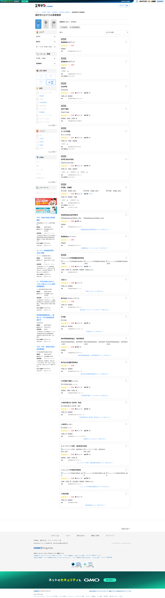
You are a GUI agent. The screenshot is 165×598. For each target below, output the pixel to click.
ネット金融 (99, 596)
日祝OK (63, 143)
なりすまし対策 (96, 557)
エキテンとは (55, 535)
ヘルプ (68, 535)
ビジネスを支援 (62, 596)
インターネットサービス (39, 596)
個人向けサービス (113, 596)
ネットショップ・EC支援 (51, 596)
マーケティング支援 (79, 596)
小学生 (41, 138)
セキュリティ (70, 596)
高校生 (41, 145)
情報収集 (93, 596)
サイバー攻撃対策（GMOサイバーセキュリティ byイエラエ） (57, 557)
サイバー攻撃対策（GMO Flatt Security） (82, 557)
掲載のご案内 (95, 535)
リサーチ (88, 596)
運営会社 (42, 540)
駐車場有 (64, 71)
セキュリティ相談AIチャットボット (94, 555)
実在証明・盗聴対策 (38, 557)
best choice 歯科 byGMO (59, 543)
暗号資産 (106, 596)
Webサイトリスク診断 (79, 555)
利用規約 (36, 540)
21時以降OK (73, 172)
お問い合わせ (80, 535)
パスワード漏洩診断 (68, 555)
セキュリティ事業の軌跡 (107, 557)
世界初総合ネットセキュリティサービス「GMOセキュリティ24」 (48, 555)
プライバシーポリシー (53, 540)
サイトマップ (110, 535)
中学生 (41, 142)
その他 (120, 596)
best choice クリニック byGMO (42, 543)
